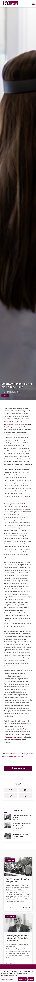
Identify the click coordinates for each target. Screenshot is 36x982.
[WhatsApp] (10, 795)
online (25, 723)
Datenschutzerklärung (10, 975)
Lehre (5, 395)
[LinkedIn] (25, 790)
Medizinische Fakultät (18, 754)
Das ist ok (31, 979)
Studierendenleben (16, 756)
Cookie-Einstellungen (7, 979)
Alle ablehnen (22, 979)
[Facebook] (10, 790)
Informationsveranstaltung (13, 737)
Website (25, 729)
